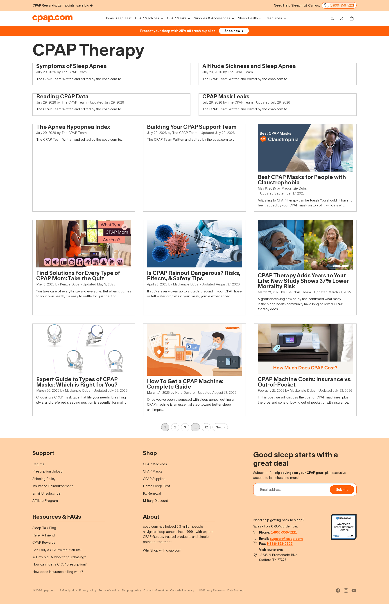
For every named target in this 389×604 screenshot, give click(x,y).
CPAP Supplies (154, 479)
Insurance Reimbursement (52, 486)
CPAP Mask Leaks (225, 96)
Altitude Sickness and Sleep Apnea (249, 66)
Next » (220, 427)
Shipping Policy (43, 479)
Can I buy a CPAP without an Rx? (56, 550)
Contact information (155, 590)
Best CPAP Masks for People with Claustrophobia (302, 179)
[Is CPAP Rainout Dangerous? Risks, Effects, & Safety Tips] (194, 243)
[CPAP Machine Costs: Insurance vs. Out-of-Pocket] (305, 349)
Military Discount (155, 500)
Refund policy (68, 590)
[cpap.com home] (52, 18)
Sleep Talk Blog (44, 528)
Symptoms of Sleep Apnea (71, 66)
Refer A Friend (43, 535)
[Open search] (332, 18)
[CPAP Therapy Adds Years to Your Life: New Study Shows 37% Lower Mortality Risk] (305, 245)
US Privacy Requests (212, 590)
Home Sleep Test (156, 486)
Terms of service (109, 590)
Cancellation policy (182, 590)
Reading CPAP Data (62, 96)
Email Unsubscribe (46, 493)
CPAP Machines (155, 464)
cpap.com (49, 590)
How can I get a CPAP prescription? (59, 564)
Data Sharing (235, 590)
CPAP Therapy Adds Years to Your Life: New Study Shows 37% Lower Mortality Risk (303, 280)
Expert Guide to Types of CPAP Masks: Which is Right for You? (77, 382)
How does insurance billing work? (57, 572)
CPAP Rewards (43, 542)
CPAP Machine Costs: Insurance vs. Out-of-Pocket (304, 382)
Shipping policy (131, 590)
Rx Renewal (152, 493)
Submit (342, 489)
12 (206, 427)
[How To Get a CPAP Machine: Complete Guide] (194, 350)
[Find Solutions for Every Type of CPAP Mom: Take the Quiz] (83, 243)
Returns (38, 464)
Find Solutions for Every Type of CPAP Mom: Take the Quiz (78, 275)
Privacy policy (87, 590)
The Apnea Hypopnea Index (73, 126)
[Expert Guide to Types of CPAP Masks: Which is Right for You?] (83, 349)
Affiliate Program (45, 500)
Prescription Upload (47, 471)
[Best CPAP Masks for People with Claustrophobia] (305, 148)
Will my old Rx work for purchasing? (59, 557)
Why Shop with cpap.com (162, 550)
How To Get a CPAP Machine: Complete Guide (185, 384)
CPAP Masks (152, 471)
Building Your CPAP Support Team (192, 126)
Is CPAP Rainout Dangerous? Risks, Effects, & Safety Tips (193, 275)
